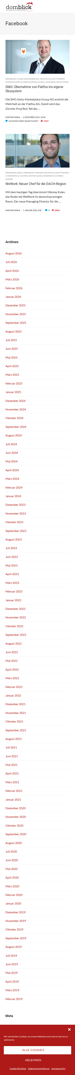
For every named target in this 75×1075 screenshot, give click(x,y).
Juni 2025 (11, 348)
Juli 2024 (11, 444)
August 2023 (13, 539)
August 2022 (13, 643)
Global (41, 82)
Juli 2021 (11, 747)
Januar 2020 (13, 903)
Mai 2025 (11, 357)
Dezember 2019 (15, 912)
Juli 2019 (11, 955)
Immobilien (11, 79)
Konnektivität (12, 82)
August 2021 (13, 738)
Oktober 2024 (14, 418)
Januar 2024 (13, 496)
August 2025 (13, 331)
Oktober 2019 (14, 929)
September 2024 (15, 426)
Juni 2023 (11, 556)
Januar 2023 (13, 600)
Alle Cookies (33, 1050)
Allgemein (50, 82)
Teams (20, 79)
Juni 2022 (11, 652)
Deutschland (35, 176)
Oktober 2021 (14, 721)
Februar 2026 (13, 288)
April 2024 (12, 470)
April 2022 (12, 669)
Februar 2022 (13, 686)
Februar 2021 (13, 790)
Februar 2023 (13, 591)
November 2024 (15, 409)
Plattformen (58, 79)
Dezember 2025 (15, 305)
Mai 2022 (11, 660)
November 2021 (15, 712)
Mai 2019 (11, 972)
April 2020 (12, 877)
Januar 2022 (13, 695)
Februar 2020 (13, 894)
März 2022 (12, 678)
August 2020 (13, 843)
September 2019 (15, 938)
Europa (33, 82)
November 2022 (15, 617)
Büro (20, 173)
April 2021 (12, 773)
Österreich (48, 176)
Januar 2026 (13, 296)
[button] (69, 1029)
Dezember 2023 (15, 504)
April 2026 (12, 270)
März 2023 (12, 582)
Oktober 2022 (14, 626)
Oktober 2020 (14, 825)
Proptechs (45, 79)
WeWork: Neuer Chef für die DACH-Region (35, 184)
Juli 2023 (11, 548)
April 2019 (12, 981)
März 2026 (12, 279)
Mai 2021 (11, 764)
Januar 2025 (13, 392)
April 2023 (12, 574)
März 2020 (12, 886)
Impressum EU (58, 1068)
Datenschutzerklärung (39, 1068)
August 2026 (13, 253)
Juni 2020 (11, 860)
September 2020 (15, 834)
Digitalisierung (31, 79)
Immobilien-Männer (33, 173)
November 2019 (15, 920)
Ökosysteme (62, 82)
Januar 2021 (13, 799)
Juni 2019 (11, 964)
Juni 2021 (11, 756)
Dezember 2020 (15, 808)
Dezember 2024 (15, 400)
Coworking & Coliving (16, 176)
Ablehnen (33, 1060)
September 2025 (15, 322)
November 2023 (15, 513)
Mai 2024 (11, 461)
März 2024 (12, 478)
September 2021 (15, 730)
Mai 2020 (11, 868)
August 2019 (13, 946)
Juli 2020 (11, 851)
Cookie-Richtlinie (18, 1068)
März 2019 (12, 990)
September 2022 (15, 634)
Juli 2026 (11, 262)
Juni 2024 (11, 452)
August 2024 (13, 435)
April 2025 (12, 366)
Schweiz (25, 82)
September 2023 (15, 530)
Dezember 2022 (15, 608)
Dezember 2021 (15, 704)
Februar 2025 (13, 383)
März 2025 (12, 374)
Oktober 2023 (14, 522)
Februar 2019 (13, 999)
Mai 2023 (11, 565)
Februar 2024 (13, 487)
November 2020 (15, 816)
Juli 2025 (11, 340)
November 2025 (15, 314)
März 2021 (12, 782)
